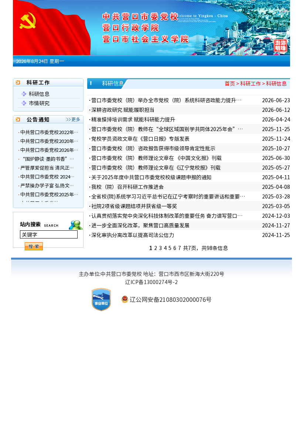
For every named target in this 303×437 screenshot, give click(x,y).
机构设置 (77, 72)
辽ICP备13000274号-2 (151, 282)
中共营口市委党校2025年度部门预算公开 (64, 187)
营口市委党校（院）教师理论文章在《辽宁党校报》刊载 (156, 167)
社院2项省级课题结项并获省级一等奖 (134, 206)
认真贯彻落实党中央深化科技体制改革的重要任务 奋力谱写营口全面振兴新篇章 (168, 215)
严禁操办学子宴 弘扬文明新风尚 (54, 179)
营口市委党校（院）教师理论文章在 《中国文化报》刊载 (156, 157)
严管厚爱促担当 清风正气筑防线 (54, 161)
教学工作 (100, 72)
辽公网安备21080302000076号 (171, 299)
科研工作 (123, 72)
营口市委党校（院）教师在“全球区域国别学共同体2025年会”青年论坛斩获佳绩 (168, 129)
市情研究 (39, 103)
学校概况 (54, 72)
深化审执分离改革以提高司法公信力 (132, 234)
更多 (75, 119)
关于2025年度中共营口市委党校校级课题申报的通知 (151, 177)
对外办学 (215, 72)
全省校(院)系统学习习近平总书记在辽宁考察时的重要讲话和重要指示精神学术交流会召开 (168, 196)
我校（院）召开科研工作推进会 (127, 186)
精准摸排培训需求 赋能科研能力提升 (133, 119)
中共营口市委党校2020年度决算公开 (59, 134)
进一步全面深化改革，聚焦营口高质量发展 (140, 225)
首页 (36, 72)
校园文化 (238, 72)
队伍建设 (169, 72)
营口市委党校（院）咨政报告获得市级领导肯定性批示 (153, 148)
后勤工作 (146, 72)
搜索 (34, 246)
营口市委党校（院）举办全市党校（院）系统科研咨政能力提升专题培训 (168, 100)
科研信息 (39, 93)
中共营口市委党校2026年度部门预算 (59, 143)
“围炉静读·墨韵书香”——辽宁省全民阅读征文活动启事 (81, 152)
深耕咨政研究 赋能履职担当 (122, 109)
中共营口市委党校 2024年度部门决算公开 (64, 170)
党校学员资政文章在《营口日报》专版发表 (140, 138)
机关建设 (192, 72)
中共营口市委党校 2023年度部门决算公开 (64, 196)
